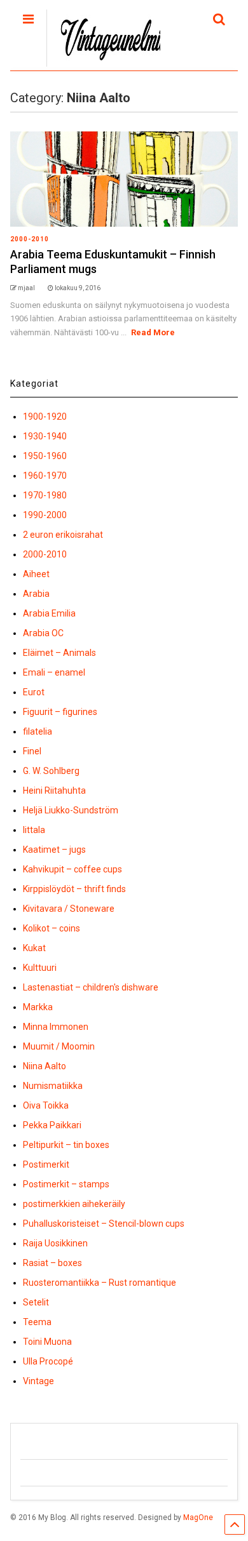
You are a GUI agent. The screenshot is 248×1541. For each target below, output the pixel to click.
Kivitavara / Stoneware (68, 909)
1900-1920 (45, 416)
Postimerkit (46, 1164)
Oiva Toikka (46, 1105)
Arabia (36, 594)
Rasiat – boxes (52, 1263)
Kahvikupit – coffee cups (72, 869)
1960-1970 (45, 475)
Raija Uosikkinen (55, 1243)
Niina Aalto (44, 1066)
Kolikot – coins (51, 928)
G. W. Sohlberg (51, 771)
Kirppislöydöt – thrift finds (74, 889)
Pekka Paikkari (52, 1125)
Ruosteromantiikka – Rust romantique (99, 1282)
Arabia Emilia (49, 613)
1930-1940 (45, 436)
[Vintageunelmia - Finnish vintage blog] (110, 60)
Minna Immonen (55, 1027)
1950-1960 (45, 456)
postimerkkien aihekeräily (74, 1204)
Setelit (36, 1302)
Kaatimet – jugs (54, 849)
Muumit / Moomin (59, 1046)
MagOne (198, 1517)
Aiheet (36, 574)
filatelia (37, 731)
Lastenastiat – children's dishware (90, 987)
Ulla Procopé (48, 1361)
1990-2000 (45, 515)
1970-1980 (45, 495)
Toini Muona (47, 1342)
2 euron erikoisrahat (63, 535)
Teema (37, 1322)
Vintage (38, 1381)
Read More (153, 332)
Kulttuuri (40, 968)
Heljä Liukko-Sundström (70, 810)
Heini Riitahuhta (54, 790)
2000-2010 (29, 239)
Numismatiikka (53, 1086)
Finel (32, 751)
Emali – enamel (54, 672)
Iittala (34, 830)
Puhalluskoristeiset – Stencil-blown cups (103, 1223)
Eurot (34, 692)
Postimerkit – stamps (66, 1184)
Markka (38, 1007)
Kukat (34, 948)
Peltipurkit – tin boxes (66, 1145)
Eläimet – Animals (59, 653)
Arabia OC (43, 633)
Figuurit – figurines (60, 712)
